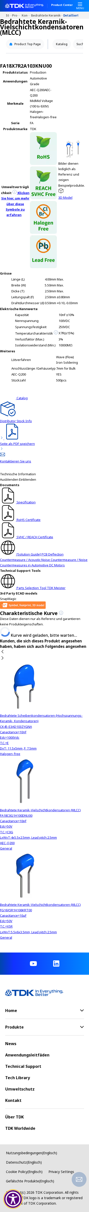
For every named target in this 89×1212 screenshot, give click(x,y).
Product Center (62, 5)
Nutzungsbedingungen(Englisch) (31, 1153)
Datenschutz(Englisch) (24, 1162)
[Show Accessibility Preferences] (13, 1199)
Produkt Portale (17, 15)
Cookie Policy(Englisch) (24, 1171)
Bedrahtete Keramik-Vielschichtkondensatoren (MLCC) (47, 15)
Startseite (9, 15)
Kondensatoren (26, 15)
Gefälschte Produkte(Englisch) (30, 1181)
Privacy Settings (61, 1171)
